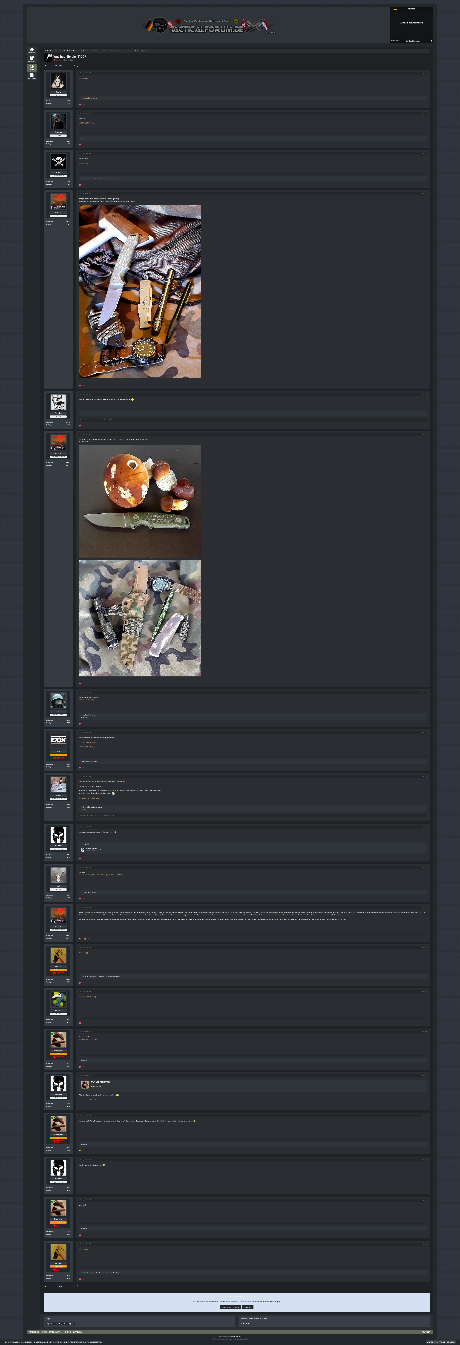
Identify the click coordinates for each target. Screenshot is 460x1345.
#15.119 (424, 1200)
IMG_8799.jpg (92, 1039)
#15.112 (424, 907)
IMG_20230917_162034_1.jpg (89, 798)
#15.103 (424, 153)
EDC (73, 1324)
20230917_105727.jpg (101, 875)
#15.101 (424, 73)
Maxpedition (62, 1324)
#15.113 (424, 948)
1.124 (73, 65)
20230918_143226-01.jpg (87, 997)
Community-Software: (230, 1337)
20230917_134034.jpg (86, 700)
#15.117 (424, 1116)
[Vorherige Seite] (45, 65)
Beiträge (48, 103)
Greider (83, 809)
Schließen (451, 1342)
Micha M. (119, 781)
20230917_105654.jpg (115, 875)
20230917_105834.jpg (86, 875)
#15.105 (424, 394)
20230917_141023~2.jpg (87, 747)
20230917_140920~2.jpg (87, 742)
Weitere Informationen (436, 1342)
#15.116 (424, 1076)
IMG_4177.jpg (83, 163)
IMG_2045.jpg (83, 78)
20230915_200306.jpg (86, 123)
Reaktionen (49, 101)
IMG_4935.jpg (83, 953)
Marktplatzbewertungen (89, 98)
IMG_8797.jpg (83, 1039)
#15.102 (424, 113)
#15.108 (424, 732)
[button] (411, 9)
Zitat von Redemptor (101, 1082)
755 (56, 65)
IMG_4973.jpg (83, 1249)
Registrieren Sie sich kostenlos (240, 1301)
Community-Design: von (230, 1339)
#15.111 (424, 867)
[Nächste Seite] (78, 65)
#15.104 (424, 194)
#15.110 (424, 827)
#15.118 (424, 1160)
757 (65, 65)
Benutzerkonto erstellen (231, 1307)
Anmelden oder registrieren (411, 23)
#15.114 (424, 992)
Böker (52, 1324)
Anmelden (247, 1307)
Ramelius (99, 420)
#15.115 (424, 1032)
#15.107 (424, 692)
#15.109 (424, 776)
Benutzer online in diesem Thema (254, 1319)
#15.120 (424, 1244)
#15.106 (424, 434)
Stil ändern (426, 1332)
